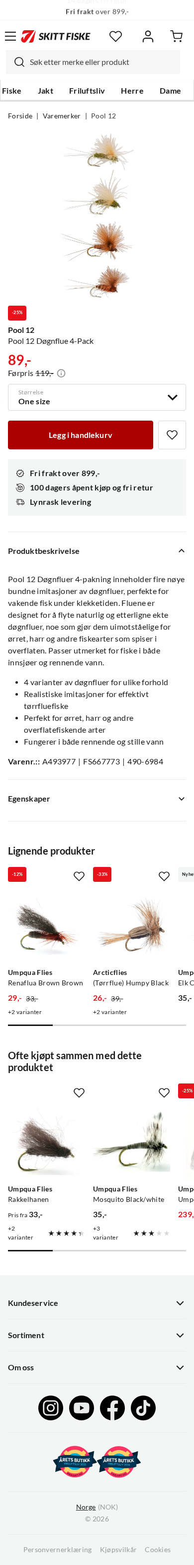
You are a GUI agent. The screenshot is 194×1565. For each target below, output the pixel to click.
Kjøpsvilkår (118, 1550)
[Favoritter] (115, 36)
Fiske (12, 90)
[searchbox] (102, 61)
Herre (132, 90)
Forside (20, 116)
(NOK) (97, 1507)
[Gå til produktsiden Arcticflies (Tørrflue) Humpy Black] (131, 925)
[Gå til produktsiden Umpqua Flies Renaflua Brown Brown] (46, 925)
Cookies (158, 1550)
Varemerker (62, 116)
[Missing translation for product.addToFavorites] (172, 435)
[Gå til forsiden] (56, 36)
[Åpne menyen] (10, 36)
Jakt (45, 90)
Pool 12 (103, 116)
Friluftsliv (87, 90)
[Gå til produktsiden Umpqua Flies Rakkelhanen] (46, 1141)
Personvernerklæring (57, 1550)
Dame (170, 90)
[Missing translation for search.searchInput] (15, 62)
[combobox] (93, 62)
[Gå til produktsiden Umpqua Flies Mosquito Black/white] (131, 1141)
